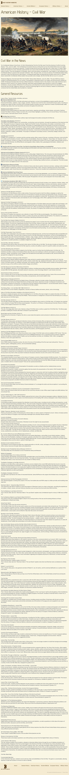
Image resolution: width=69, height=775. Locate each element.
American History (17, 6)
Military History (56, 6)
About (66, 6)
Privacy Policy (65, 772)
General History (5, 6)
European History (43, 6)
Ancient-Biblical (31, 6)
